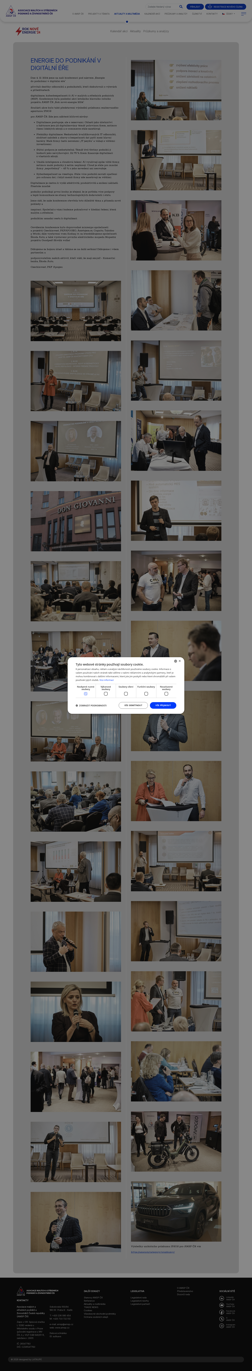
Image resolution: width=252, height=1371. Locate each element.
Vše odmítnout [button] (133, 705)
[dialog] (126, 685)
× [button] (179, 661)
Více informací (106, 679)
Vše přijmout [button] (163, 705)
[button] (91, 705)
